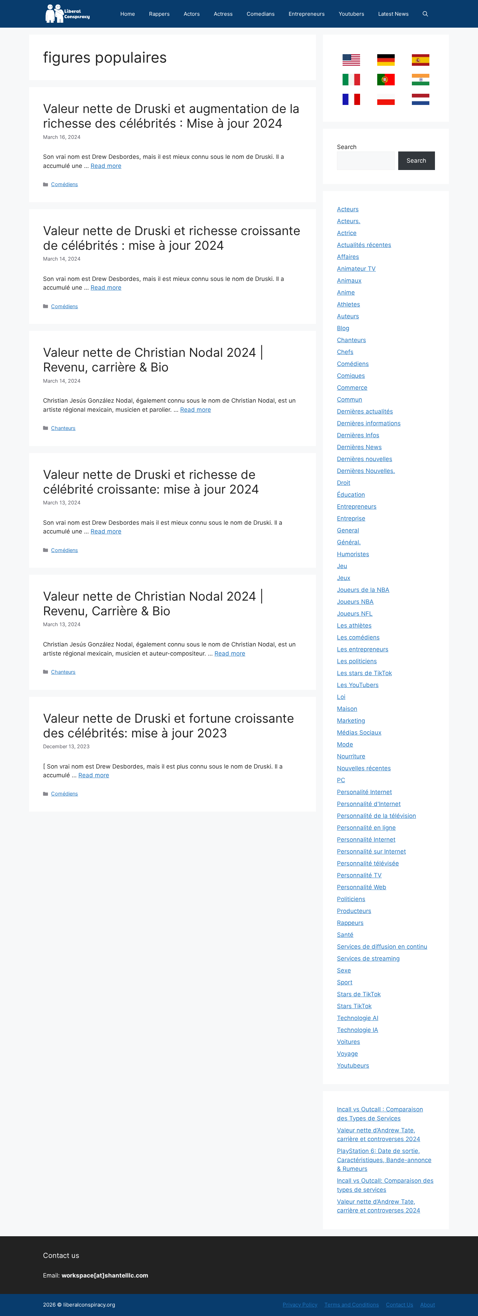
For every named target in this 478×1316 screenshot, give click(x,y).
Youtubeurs (353, 1065)
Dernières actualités (365, 411)
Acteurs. (348, 221)
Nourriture (351, 756)
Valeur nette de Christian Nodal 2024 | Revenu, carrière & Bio (153, 359)
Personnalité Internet (366, 839)
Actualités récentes (364, 244)
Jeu (342, 566)
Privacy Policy (300, 1304)
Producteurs (354, 910)
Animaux (349, 280)
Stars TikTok (354, 1006)
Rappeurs (350, 922)
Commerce (352, 387)
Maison (347, 708)
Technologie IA (357, 1029)
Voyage (347, 1053)
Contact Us (399, 1304)
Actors (192, 13)
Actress (223, 13)
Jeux (343, 577)
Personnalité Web (361, 887)
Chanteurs (63, 428)
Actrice (347, 232)
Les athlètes (354, 625)
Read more (106, 165)
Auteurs (348, 316)
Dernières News (359, 447)
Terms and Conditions (351, 1304)
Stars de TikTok (359, 994)
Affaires (348, 256)
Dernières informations (369, 423)
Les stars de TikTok (364, 673)
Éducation (351, 494)
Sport (344, 982)
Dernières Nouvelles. (366, 470)
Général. (349, 542)
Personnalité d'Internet (369, 803)
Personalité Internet (364, 791)
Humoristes (353, 554)
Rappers (159, 13)
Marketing (351, 720)
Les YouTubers (358, 684)
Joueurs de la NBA (363, 589)
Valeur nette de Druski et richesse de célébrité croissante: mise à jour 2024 (151, 481)
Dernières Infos (358, 435)
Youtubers (351, 13)
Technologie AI (357, 1017)
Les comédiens (358, 637)
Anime (346, 292)
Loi (341, 696)
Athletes (348, 304)
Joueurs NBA (355, 601)
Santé (345, 934)
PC (341, 780)
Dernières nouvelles (364, 458)
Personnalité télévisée (368, 863)
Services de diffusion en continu (382, 946)
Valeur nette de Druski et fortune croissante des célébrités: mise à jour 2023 (168, 725)
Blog (343, 328)
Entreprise (351, 518)
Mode (345, 744)
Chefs (345, 351)
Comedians (261, 13)
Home (127, 13)
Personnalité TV (359, 875)
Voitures (348, 1041)
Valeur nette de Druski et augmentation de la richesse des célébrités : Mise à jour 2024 (171, 115)
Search (347, 146)
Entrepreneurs (307, 13)
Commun (349, 399)
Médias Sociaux (359, 732)
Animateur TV (356, 268)
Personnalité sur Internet (371, 851)
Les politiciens (357, 661)
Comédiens (64, 184)
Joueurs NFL (355, 613)
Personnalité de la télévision (376, 815)
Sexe (344, 970)
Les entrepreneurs (362, 649)
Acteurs (348, 209)
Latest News (393, 13)
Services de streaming (368, 958)
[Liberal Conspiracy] (67, 14)
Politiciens (351, 899)
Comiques (351, 375)
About (427, 1304)
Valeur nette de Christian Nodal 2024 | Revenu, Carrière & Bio (153, 603)
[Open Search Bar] (425, 14)
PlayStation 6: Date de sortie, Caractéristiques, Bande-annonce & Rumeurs (384, 1159)
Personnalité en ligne (366, 827)
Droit (343, 482)
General (348, 530)
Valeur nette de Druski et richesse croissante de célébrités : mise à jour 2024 (171, 238)
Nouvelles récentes (364, 768)
